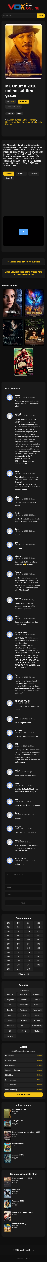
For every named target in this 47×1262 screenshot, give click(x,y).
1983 (38, 965)
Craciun (37, 1000)
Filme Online (24, 990)
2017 (18, 931)
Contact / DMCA (23, 1259)
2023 (38, 923)
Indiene (23, 1015)
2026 (8, 923)
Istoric (37, 1015)
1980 (28, 969)
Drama (19, 114)
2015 (38, 931)
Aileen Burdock (15, 120)
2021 (18, 927)
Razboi (37, 1020)
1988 (28, 961)
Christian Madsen (13, 122)
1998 (8, 952)
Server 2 (21, 174)
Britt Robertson (29, 120)
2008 (28, 940)
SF (10, 1031)
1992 (28, 956)
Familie (10, 1010)
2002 (8, 948)
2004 (28, 944)
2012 (28, 936)
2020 (28, 927)
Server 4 (9, 178)
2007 (38, 940)
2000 (28, 948)
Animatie (23, 994)
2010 (8, 940)
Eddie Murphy (28, 122)
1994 (8, 956)
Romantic (23, 1026)
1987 (38, 961)
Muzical (24, 1020)
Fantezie (23, 1010)
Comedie (10, 114)
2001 (18, 948)
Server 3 (34, 174)
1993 (18, 956)
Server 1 (9, 174)
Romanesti (10, 1026)
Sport (23, 1031)
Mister (10, 1020)
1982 (8, 969)
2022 (8, 927)
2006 (8, 944)
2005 (18, 944)
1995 (38, 952)
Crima (10, 1005)
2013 (18, 936)
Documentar (23, 1005)
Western (10, 1036)
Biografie (10, 1000)
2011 (38, 936)
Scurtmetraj (36, 1026)
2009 (18, 940)
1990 (8, 961)
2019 (38, 927)
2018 (8, 931)
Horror (10, 1015)
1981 (18, 969)
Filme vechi (23, 974)
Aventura (36, 994)
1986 (8, 965)
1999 (38, 948)
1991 (38, 956)
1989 (18, 961)
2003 (38, 944)
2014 (8, 936)
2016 (12, 102)
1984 (28, 965)
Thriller (37, 1031)
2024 (28, 923)
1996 (28, 952)
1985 (18, 965)
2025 (18, 923)
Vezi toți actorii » (23, 1094)
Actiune (10, 994)
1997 (18, 952)
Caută (41, 16)
